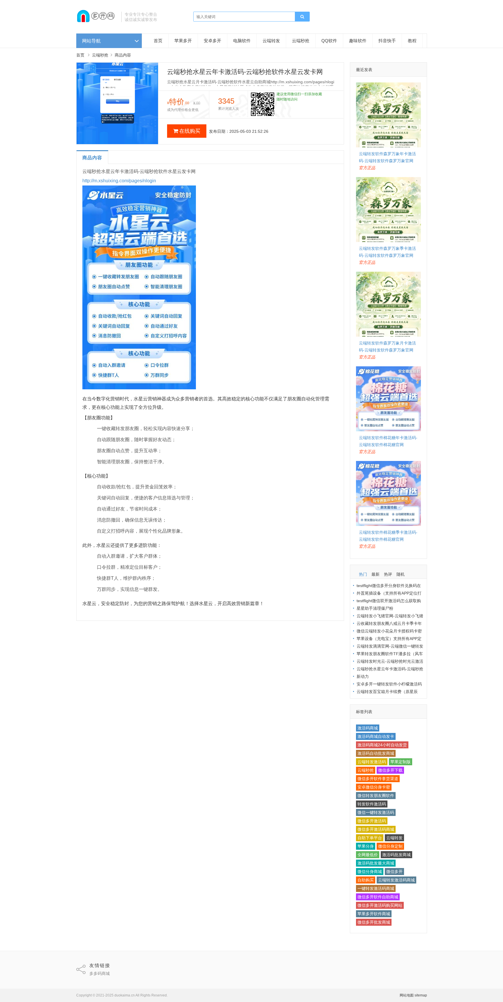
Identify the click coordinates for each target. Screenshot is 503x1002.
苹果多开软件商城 (373, 913)
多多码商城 (99, 973)
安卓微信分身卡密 (373, 787)
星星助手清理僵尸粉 (375, 608)
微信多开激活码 (371, 821)
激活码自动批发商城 (375, 753)
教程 (412, 40)
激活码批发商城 (396, 854)
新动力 (363, 676)
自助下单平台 (369, 837)
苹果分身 (365, 846)
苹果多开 (183, 40)
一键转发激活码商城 (375, 888)
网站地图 (407, 995)
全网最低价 (367, 854)
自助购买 (365, 880)
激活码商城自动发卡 (375, 736)
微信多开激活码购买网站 (379, 905)
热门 (363, 574)
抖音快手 (387, 40)
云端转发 (271, 40)
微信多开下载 (390, 770)
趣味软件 (357, 40)
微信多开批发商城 (373, 922)
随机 (400, 574)
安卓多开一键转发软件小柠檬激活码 (389, 684)
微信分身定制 (390, 846)
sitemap (421, 995)
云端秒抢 (300, 40)
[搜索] (302, 17)
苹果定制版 (400, 761)
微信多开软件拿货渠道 (377, 778)
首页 (158, 40)
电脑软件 (242, 40)
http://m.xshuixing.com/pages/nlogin (119, 180)
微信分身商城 (369, 871)
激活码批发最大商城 (375, 863)
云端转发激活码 (371, 761)
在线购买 (189, 131)
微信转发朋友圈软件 (375, 795)
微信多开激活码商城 (375, 829)
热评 (388, 574)
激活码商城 (367, 728)
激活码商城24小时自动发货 (382, 745)
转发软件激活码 (371, 804)
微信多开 (394, 871)
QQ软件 (329, 40)
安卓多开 (212, 40)
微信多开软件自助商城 (377, 897)
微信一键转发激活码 (375, 812)
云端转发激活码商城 (396, 880)
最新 (375, 574)
